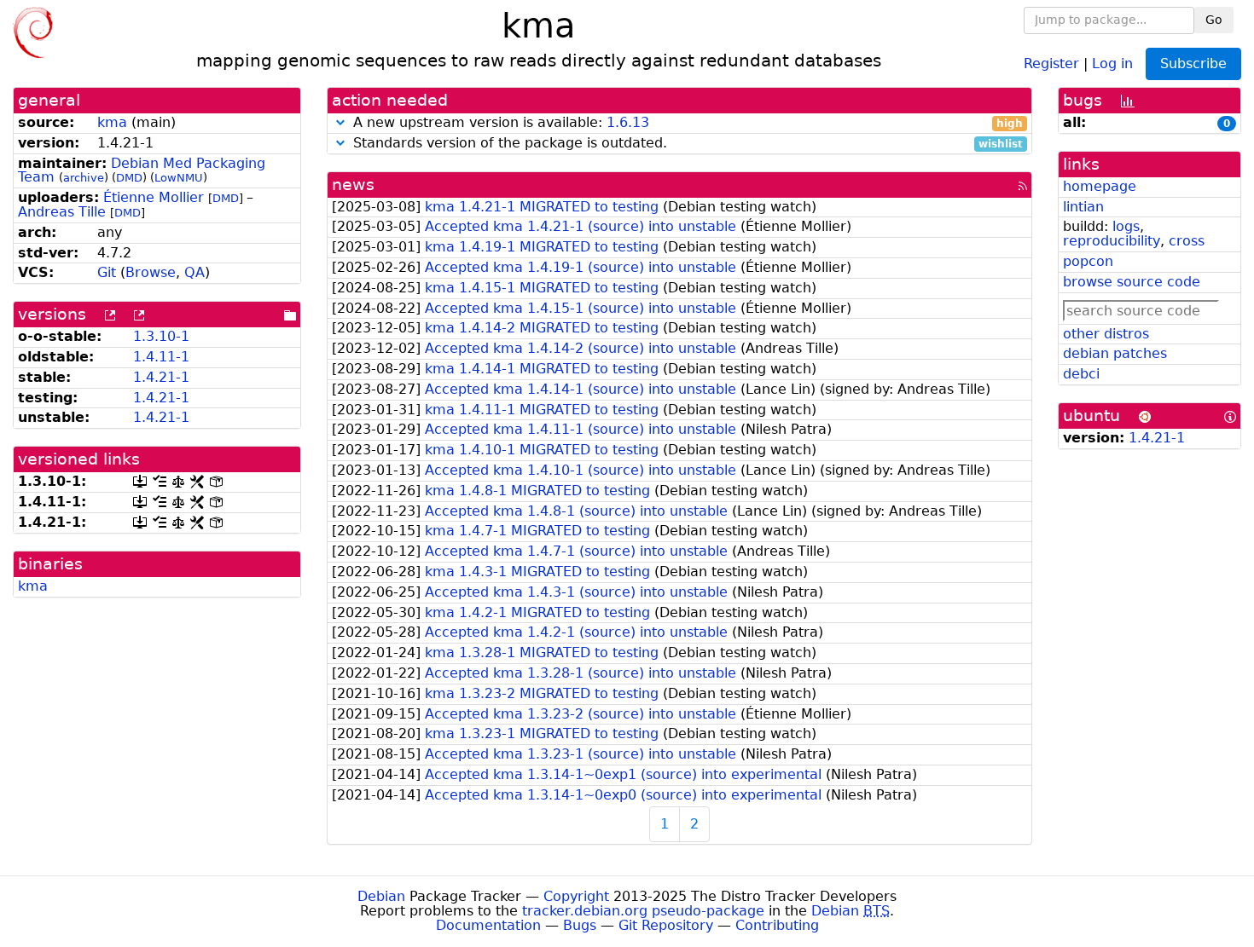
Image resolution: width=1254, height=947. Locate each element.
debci (1081, 374)
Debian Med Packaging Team (141, 170)
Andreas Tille (62, 212)
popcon (1088, 261)
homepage (1099, 186)
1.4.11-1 (161, 357)
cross (1187, 241)
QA (194, 272)
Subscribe (1193, 63)
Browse (150, 272)
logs (1126, 226)
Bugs (579, 925)
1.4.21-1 (161, 377)
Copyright (576, 896)
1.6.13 (628, 122)
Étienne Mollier (153, 197)
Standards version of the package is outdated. (686, 143)
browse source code (1131, 282)
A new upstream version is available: (686, 123)
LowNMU (178, 177)
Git (106, 272)
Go (1213, 19)
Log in (1112, 63)
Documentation (488, 925)
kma (112, 122)
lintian (1083, 207)
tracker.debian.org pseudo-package (643, 911)
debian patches (1115, 353)
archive (83, 177)
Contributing (777, 925)
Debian (381, 896)
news (353, 184)
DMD (129, 177)
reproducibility (1111, 241)
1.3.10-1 (161, 336)
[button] (340, 122)
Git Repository (665, 925)
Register (1051, 63)
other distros (1106, 334)
